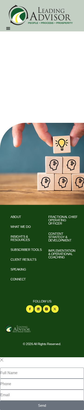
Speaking (18, 269)
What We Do (20, 226)
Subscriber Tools (26, 249)
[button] (8, 28)
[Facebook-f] (29, 308)
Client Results (23, 259)
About (15, 216)
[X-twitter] (55, 308)
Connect (18, 279)
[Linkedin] (38, 308)
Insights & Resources (20, 238)
